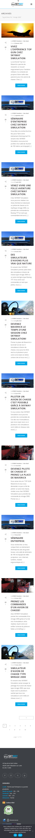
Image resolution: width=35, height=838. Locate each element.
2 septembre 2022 (18, 115)
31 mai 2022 (17, 465)
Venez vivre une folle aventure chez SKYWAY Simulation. (21, 190)
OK (15, 835)
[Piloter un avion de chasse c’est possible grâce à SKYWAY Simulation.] (17, 380)
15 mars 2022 (17, 665)
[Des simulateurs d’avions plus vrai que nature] (17, 238)
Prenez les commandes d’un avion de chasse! (19, 606)
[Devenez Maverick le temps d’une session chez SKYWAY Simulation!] (17, 308)
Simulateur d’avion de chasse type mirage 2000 (18, 673)
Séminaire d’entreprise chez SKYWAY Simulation (19, 123)
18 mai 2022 (17, 535)
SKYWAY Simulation (17, 41)
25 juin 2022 (17, 393)
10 (25, 730)
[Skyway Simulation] (17, 4)
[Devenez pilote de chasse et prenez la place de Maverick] (17, 453)
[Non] (33, 831)
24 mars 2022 (17, 598)
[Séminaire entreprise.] (17, 522)
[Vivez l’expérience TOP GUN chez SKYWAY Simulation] (17, 30)
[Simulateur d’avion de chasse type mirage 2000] (17, 652)
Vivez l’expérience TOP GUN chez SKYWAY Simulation (21, 52)
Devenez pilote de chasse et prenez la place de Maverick (21, 473)
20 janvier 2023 (18, 43)
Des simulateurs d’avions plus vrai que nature (21, 259)
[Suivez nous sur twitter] (18, 775)
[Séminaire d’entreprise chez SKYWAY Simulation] (17, 102)
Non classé (26, 41)
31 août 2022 (17, 182)
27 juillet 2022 (18, 321)
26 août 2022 (17, 251)
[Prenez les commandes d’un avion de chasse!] (17, 585)
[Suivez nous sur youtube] (24, 775)
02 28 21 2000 (7, 768)
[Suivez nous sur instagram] (11, 775)
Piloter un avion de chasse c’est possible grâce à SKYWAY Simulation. (21, 402)
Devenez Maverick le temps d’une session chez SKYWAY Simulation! (19, 331)
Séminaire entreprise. (18, 539)
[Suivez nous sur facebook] (5, 775)
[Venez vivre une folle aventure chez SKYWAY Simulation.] (17, 169)
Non (20, 835)
